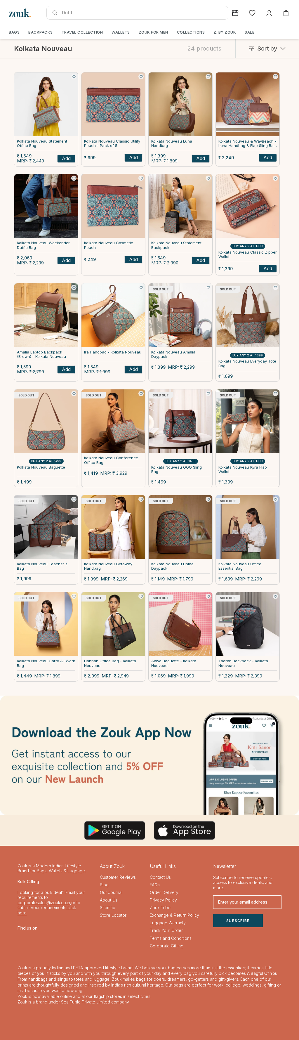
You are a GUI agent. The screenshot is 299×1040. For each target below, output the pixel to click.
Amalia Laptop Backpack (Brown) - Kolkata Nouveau (41, 354)
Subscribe (238, 920)
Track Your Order (166, 930)
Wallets (121, 32)
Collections (191, 32)
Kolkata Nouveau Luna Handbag (171, 143)
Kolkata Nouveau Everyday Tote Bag (247, 363)
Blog (104, 884)
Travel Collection (82, 32)
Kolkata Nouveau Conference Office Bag (111, 460)
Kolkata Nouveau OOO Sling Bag (176, 469)
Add (66, 158)
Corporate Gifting (166, 945)
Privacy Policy (163, 899)
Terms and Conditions (171, 938)
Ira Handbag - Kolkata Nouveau (112, 352)
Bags (14, 32)
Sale (249, 32)
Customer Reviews (118, 877)
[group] (149, 755)
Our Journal (111, 892)
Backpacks (40, 32)
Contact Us (160, 877)
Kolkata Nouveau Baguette (41, 467)
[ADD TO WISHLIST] (74, 76)
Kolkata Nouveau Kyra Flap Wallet (242, 469)
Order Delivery (164, 892)
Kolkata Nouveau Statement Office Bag (42, 143)
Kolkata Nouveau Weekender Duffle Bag (43, 245)
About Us (108, 899)
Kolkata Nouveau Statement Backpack (176, 245)
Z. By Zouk (224, 32)
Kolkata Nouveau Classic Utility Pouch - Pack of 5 (112, 143)
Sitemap (107, 907)
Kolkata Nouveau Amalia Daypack (173, 354)
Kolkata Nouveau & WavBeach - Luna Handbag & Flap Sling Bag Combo (247, 144)
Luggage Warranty (168, 922)
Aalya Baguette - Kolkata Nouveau (173, 663)
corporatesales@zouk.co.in (44, 902)
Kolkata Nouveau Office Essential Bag (239, 566)
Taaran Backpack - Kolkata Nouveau (243, 663)
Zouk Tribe (160, 907)
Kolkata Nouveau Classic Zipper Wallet (247, 254)
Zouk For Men (153, 32)
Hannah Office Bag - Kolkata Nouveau (110, 663)
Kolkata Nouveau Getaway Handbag (108, 566)
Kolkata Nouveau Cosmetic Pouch (108, 245)
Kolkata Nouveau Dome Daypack (172, 566)
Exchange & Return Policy (174, 915)
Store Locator (113, 915)
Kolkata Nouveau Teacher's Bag (42, 566)
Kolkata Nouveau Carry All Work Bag (46, 663)
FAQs (155, 884)
